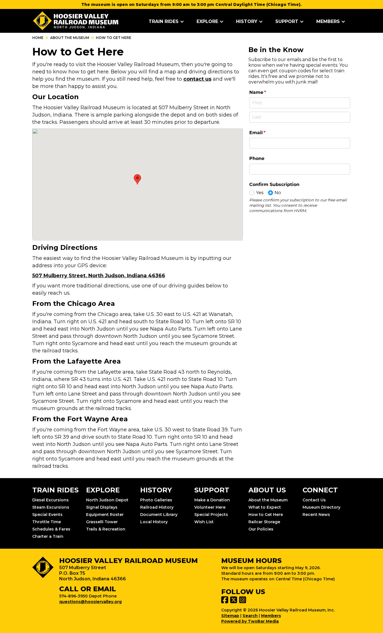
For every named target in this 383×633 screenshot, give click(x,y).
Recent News (316, 514)
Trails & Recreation (105, 529)
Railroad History (157, 507)
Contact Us (314, 499)
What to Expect (264, 507)
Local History (154, 521)
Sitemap (230, 615)
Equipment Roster (105, 514)
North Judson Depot (107, 499)
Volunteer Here (209, 507)
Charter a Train (47, 536)
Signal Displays (101, 507)
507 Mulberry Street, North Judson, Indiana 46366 (98, 276)
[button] (166, 21)
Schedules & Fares (51, 529)
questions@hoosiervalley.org (90, 601)
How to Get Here (265, 514)
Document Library (158, 514)
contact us (197, 79)
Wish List (204, 521)
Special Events (47, 514)
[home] (75, 21)
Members (271, 615)
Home (37, 38)
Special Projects (211, 514)
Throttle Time (46, 521)
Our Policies (260, 529)
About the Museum (69, 38)
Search (250, 615)
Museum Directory (321, 507)
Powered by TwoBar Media (250, 621)
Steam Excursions (50, 507)
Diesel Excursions (50, 499)
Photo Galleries (156, 499)
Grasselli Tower (102, 521)
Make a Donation (212, 499)
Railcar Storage (264, 521)
